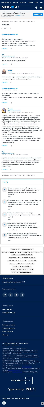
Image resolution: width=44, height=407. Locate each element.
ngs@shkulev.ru (26, 367)
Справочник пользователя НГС (13, 282)
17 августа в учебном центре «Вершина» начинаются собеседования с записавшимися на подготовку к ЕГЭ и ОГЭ (24, 236)
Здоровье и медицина (28, 21)
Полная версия (7, 278)
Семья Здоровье (15, 21)
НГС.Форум (5, 21)
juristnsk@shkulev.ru (14, 370)
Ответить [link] (4, 48)
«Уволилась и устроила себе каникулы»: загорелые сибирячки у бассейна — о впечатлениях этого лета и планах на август (24, 225)
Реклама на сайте (8, 325)
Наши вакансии (7, 332)
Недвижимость (6, 2)
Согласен (38, 14)
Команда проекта (8, 328)
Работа (15, 2)
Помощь (5, 335)
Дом (36, 2)
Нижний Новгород (8, 313)
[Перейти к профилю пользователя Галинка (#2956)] (4, 110)
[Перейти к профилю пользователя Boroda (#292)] (4, 71)
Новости (23, 2)
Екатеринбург (7, 309)
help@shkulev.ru (17, 372)
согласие (17, 15)
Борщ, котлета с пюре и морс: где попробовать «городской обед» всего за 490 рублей (24, 215)
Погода (30, 2)
